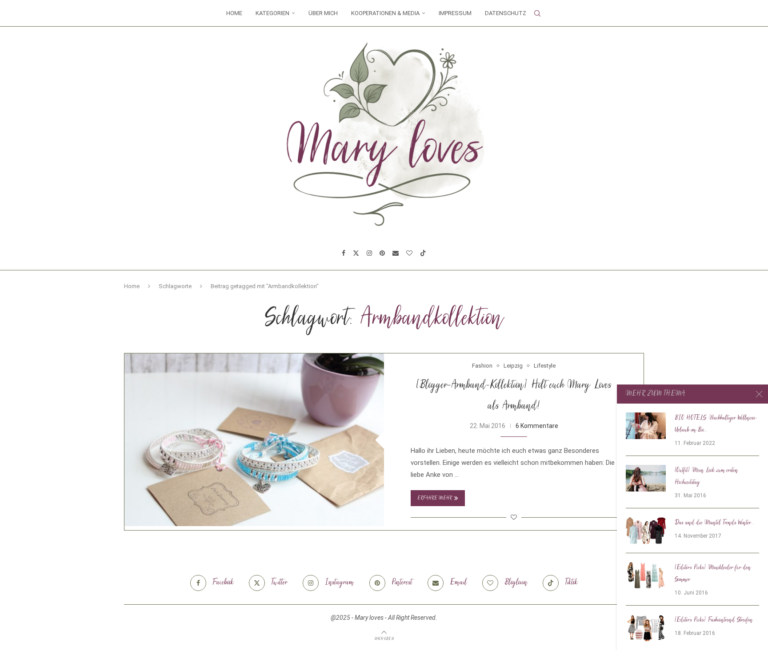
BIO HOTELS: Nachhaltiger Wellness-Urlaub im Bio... (716, 424)
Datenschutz (505, 13)
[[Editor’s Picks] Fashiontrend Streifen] (646, 627)
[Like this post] (514, 517)
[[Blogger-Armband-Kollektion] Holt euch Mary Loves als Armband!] (254, 439)
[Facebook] (343, 253)
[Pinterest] (382, 253)
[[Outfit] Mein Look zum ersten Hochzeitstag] (646, 478)
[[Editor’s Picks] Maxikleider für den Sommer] (646, 575)
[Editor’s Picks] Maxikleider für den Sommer (713, 573)
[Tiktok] (423, 253)
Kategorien (272, 13)
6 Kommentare (537, 425)
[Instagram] (369, 253)
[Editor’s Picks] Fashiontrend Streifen (714, 620)
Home (234, 13)
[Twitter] (356, 253)
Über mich (323, 13)
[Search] (537, 13)
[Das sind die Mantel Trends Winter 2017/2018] (646, 530)
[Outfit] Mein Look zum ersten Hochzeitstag (706, 476)
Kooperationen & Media (385, 13)
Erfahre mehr (434, 498)
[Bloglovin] (409, 253)
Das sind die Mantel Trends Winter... (714, 523)
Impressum (455, 13)
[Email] (395, 253)
